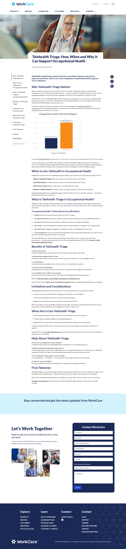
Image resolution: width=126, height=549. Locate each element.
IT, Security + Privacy (49, 529)
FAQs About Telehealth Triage (19, 123)
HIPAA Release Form (90, 532)
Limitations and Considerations (18, 110)
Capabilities (43, 11)
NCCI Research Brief (43, 159)
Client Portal (67, 517)
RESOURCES (17, 138)
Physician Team (47, 523)
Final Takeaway (18, 129)
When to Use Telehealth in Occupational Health (20, 85)
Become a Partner (89, 526)
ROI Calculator (26, 529)
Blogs (15, 134)
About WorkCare (48, 517)
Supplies (85, 529)
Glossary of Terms (48, 526)
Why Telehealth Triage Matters (18, 77)
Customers (59, 11)
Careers (106, 4)
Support (95, 4)
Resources (74, 11)
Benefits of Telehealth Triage (20, 103)
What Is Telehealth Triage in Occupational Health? (20, 94)
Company (89, 11)
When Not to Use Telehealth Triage (19, 116)
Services (28, 11)
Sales (84, 517)
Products (14, 11)
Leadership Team (47, 520)
